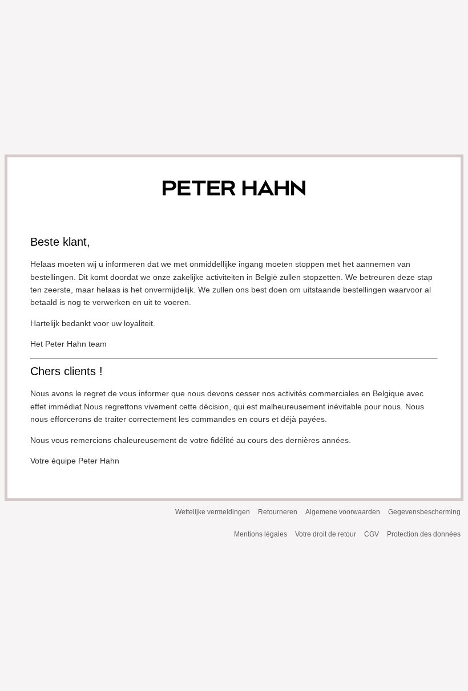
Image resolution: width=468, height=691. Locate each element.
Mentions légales (260, 534)
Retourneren (277, 512)
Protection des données (424, 534)
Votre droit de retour (325, 534)
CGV (371, 534)
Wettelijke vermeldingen (212, 512)
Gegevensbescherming (424, 512)
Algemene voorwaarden (342, 512)
